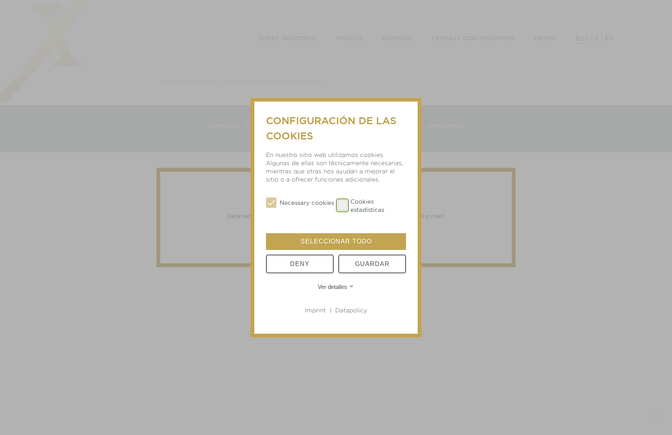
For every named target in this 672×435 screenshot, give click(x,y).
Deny (300, 264)
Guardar (372, 264)
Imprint (315, 310)
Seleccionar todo (336, 241)
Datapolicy (351, 310)
